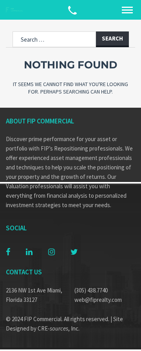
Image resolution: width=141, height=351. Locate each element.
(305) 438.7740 (91, 290)
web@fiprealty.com (98, 299)
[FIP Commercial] (15, 10)
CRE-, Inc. (59, 328)
